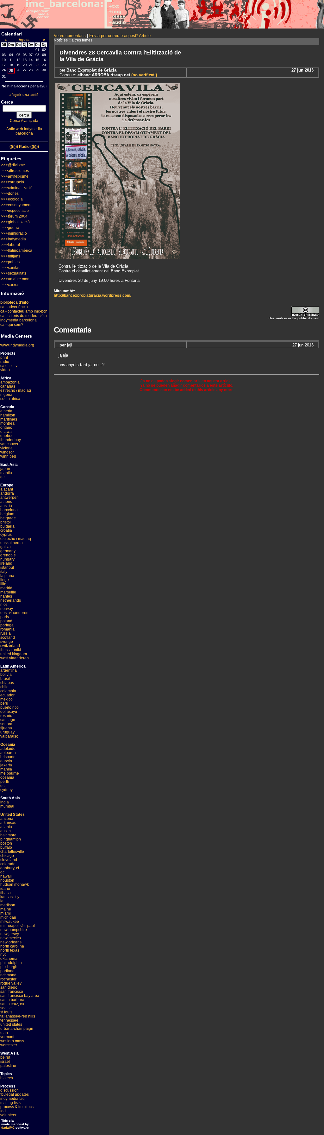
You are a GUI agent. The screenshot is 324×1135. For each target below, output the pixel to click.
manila (6, 473)
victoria (6, 448)
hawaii (6, 876)
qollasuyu (8, 711)
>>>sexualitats (13, 273)
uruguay (7, 732)
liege (4, 580)
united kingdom (13, 654)
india (4, 802)
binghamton (10, 839)
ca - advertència (14, 307)
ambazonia (10, 382)
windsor (7, 452)
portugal (7, 625)
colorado (8, 864)
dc (2, 872)
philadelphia (11, 963)
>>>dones (10, 193)
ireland (6, 563)
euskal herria (11, 543)
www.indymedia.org (17, 345)
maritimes (8, 419)
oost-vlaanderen (14, 613)
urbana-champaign (16, 1028)
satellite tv (8, 366)
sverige (6, 641)
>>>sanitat (10, 267)
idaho (5, 888)
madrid (6, 588)
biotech (6, 1078)
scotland (7, 637)
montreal (8, 423)
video (5, 370)
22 (37, 65)
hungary (7, 559)
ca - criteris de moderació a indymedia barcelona (23, 318)
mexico (6, 699)
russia (5, 633)
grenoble (8, 555)
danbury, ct (9, 868)
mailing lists (10, 1102)
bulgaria (7, 526)
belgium (7, 514)
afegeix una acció (24, 95)
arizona (6, 818)
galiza (5, 547)
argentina (8, 670)
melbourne (9, 773)
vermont (7, 1037)
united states (11, 1024)
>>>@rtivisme (13, 165)
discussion (9, 1090)
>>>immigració (14, 233)
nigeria (6, 394)
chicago (7, 855)
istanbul (7, 567)
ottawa (6, 431)
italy (3, 571)
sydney (6, 790)
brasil (5, 678)
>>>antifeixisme (14, 176)
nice (4, 604)
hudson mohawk (14, 884)
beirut (5, 1057)
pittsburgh (8, 967)
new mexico (10, 938)
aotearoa (8, 753)
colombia (8, 691)
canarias (7, 386)
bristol (5, 522)
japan (5, 468)
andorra (7, 493)
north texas (9, 950)
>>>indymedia (13, 239)
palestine (8, 1065)
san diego (8, 987)
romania (7, 629)
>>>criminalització (17, 188)
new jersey (9, 934)
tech (4, 1111)
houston (7, 880)
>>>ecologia (12, 199)
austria (6, 506)
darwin (6, 761)
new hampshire (13, 930)
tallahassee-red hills (17, 1016)
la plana (7, 576)
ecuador (7, 695)
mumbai (7, 806)
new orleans (11, 942)
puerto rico (9, 707)
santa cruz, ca (12, 1004)
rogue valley (11, 983)
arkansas (8, 823)
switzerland (10, 646)
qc (2, 477)
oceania (7, 777)
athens (6, 501)
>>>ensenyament (16, 205)
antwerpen (9, 497)
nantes (6, 596)
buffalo (6, 847)
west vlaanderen (14, 658)
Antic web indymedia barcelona (24, 131)
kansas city (9, 897)
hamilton (7, 415)
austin (5, 831)
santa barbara (12, 1000)
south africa (10, 398)
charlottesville (12, 851)
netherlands (10, 600)
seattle (6, 1008)
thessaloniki (10, 650)
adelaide (8, 748)
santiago (7, 720)
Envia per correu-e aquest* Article (120, 35)
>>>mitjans (10, 256)
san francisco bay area (19, 995)
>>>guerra (10, 227)
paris (4, 617)
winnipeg (8, 456)
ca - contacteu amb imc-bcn (23, 311)
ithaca (5, 893)
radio (4, 361)
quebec (6, 436)
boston (6, 843)
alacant (6, 489)
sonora (6, 724)
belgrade (8, 518)
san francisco (11, 991)
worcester (8, 1045)
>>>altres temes (15, 170)
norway (6, 608)
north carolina (12, 946)
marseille (8, 592)
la (1, 901)
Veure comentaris (70, 35)
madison (7, 905)
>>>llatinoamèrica (16, 250)
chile (4, 687)
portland (7, 971)
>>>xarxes (10, 284)
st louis (6, 1012)
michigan (8, 917)
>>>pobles (10, 262)
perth (4, 781)
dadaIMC (8, 1127)
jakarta (6, 765)
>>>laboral (10, 245)
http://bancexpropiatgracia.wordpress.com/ (92, 295)
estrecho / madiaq (15, 390)
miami (5, 913)
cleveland (8, 860)
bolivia (6, 674)
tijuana (6, 728)
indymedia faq (12, 1098)
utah (4, 1032)
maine (5, 909)
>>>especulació (15, 210)
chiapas (7, 683)
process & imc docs (17, 1107)
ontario (6, 427)
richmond (8, 975)
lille (3, 584)
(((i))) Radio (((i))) (24, 146)
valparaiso (9, 736)
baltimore (8, 835)
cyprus (6, 534)
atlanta (6, 827)
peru (4, 703)
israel (5, 1061)
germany (8, 551)
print (4, 357)
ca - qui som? (11, 324)
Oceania (7, 744)
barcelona (9, 510)
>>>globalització (15, 222)
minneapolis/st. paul (17, 925)
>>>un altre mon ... (17, 279)
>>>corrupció (12, 182)
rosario (6, 715)
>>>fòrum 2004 (14, 216)
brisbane (8, 757)
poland (6, 621)
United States (12, 814)
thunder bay (10, 440)
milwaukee (9, 921)
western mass (12, 1041)
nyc (3, 954)
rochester (8, 979)
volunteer (8, 1115)
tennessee (9, 1020)
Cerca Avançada (24, 120)
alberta (6, 411)
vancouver (9, 444)
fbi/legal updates (14, 1094)
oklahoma (8, 958)
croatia (6, 530)
